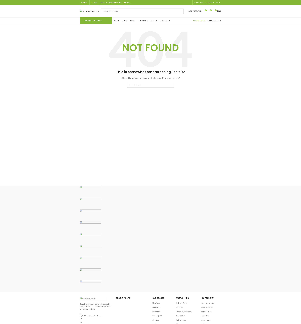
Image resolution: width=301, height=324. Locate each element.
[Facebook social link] (178, 2)
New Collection (206, 307)
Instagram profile (207, 303)
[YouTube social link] (187, 2)
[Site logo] (89, 11)
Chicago (155, 320)
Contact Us (180, 316)
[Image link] (93, 298)
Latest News (181, 320)
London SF (156, 307)
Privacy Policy (182, 303)
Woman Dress (206, 311)
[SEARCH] (181, 11)
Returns (179, 307)
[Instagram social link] (184, 2)
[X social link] (181, 2)
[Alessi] (150, 239)
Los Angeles (157, 316)
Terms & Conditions (184, 311)
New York (156, 303)
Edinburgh (156, 311)
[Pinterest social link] (189, 2)
